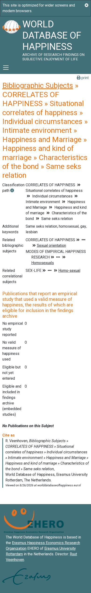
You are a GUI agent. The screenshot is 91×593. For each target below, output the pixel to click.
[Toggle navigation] (5, 67)
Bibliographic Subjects (37, 85)
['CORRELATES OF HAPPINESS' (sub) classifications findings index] (12, 190)
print (84, 78)
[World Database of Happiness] (11, 38)
